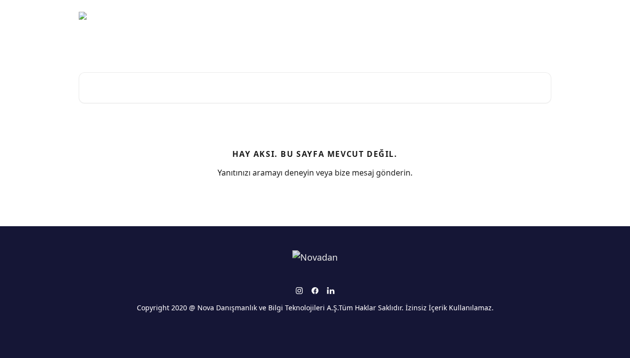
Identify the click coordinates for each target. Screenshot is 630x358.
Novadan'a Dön (519, 15)
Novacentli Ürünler (449, 15)
